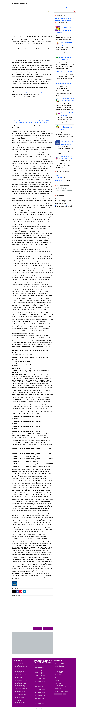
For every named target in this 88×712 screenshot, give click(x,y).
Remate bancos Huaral (39, 670)
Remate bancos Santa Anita (20, 696)
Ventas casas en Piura (39, 698)
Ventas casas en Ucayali (40, 704)
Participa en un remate (59, 666)
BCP (60, 188)
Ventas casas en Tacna (39, 701)
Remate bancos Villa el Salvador (21, 699)
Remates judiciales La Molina (20, 674)
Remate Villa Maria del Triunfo (21, 700)
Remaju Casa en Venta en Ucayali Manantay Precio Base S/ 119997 (67, 127)
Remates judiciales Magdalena (21, 682)
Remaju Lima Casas (60, 190)
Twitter (60, 693)
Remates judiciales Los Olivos (21, 680)
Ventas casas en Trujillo (39, 690)
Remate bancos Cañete (39, 667)
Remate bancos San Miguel (20, 694)
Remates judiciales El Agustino (21, 671)
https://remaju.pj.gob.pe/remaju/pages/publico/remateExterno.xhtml (27, 92)
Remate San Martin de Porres (21, 692)
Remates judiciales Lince (20, 678)
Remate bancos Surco (19, 697)
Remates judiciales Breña (20, 665)
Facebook (56, 693)
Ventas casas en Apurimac (40, 680)
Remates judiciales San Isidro (21, 688)
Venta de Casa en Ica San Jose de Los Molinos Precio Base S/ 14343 (67, 114)
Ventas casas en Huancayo (40, 689)
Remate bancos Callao (39, 666)
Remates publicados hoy (60, 668)
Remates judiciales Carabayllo (21, 666)
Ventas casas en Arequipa (40, 681)
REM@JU (31, 203)
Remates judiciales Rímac (20, 685)
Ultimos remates (16, 7)
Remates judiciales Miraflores (21, 683)
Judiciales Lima (26, 7)
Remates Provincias (45, 7)
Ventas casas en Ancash (40, 678)
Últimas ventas (47, 628)
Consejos (64, 188)
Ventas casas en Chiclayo (40, 692)
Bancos (56, 675)
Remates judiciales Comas (20, 669)
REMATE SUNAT (68, 190)
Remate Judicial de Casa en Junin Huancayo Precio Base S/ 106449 (67, 100)
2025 (56, 175)
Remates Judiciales (60, 192)
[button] (14, 591)
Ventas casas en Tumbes (40, 703)
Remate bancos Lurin (39, 672)
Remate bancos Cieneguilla (40, 669)
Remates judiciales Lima (19, 677)
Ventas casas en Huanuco (40, 687)
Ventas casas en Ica (39, 686)
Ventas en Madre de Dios (40, 695)
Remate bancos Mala (39, 673)
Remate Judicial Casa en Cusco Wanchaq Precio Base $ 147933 (67, 44)
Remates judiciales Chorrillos (20, 668)
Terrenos (59, 7)
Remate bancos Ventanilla (20, 702)
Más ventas (38, 628)
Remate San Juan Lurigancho (21, 689)
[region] (32, 23)
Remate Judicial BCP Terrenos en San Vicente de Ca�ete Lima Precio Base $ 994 (33, 119)
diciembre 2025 (59, 177)
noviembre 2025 (59, 180)
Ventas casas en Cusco (39, 684)
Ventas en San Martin (39, 700)
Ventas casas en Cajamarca (40, 683)
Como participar (67, 7)
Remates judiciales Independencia (22, 672)
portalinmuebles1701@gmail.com (63, 205)
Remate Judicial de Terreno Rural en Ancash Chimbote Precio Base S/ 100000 (67, 143)
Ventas (53, 7)
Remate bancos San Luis (20, 691)
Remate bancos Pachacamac (41, 675)
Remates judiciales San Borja (20, 686)
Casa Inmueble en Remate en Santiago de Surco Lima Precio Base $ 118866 (31, 120)
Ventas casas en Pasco (39, 697)
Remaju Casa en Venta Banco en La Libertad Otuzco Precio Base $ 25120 (31, 122)
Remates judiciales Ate (19, 663)
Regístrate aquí (58, 674)
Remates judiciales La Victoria (21, 675)
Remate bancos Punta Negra (41, 676)
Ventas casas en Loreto (39, 693)
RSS (64, 693)
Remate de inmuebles (59, 663)
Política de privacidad (59, 665)
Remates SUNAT (35, 7)
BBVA (57, 188)
